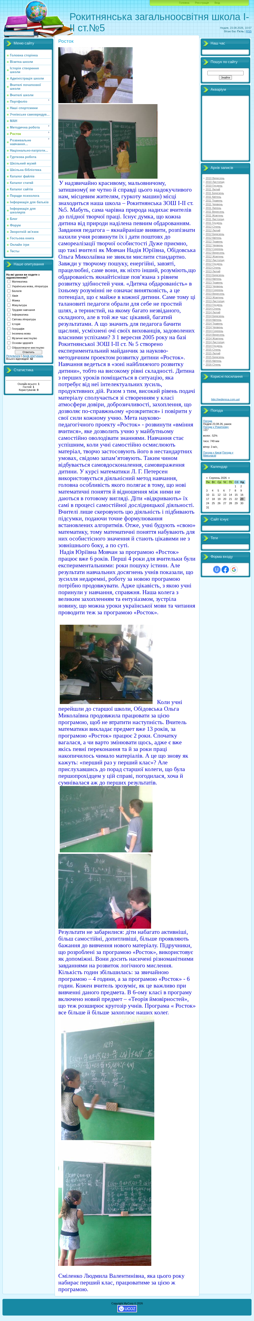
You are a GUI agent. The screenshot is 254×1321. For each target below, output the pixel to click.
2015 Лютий (213, 353)
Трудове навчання (23, 309)
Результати (13, 355)
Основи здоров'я (22, 342)
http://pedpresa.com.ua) (225, 399)
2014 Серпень (214, 331)
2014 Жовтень (214, 338)
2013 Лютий (213, 271)
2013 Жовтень (214, 297)
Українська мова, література (30, 286)
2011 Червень (214, 204)
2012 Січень (213, 226)
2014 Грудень (214, 345)
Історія (16, 324)
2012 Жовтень (214, 256)
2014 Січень (213, 308)
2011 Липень (213, 207)
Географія (18, 328)
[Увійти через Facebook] (225, 569)
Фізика (16, 300)
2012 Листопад (215, 260)
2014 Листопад (215, 342)
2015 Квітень (214, 360)
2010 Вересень (215, 178)
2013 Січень (213, 267)
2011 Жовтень (214, 215)
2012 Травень (214, 241)
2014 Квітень (214, 319)
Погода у (216, 426)
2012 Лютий (213, 230)
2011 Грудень (214, 222)
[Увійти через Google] (234, 570)
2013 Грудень (214, 304)
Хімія (15, 295)
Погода (207, 420)
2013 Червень (214, 286)
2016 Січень (213, 364)
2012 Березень (215, 234)
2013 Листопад (215, 301)
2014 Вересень (215, 334)
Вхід (217, 2)
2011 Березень (215, 193)
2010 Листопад (215, 181)
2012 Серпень (214, 249)
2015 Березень (215, 357)
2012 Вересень (215, 252)
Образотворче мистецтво (28, 347)
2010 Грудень (214, 185)
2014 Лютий (213, 312)
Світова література (24, 319)
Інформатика (20, 314)
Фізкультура (19, 305)
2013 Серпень (214, 290)
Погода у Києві (212, 452)
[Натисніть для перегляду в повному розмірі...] (95, 102)
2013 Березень (215, 275)
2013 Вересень (215, 293)
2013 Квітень (214, 278)
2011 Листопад (215, 219)
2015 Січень (213, 349)
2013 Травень (214, 282)
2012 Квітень (214, 237)
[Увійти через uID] (217, 569)
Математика (19, 281)
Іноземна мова (21, 333)
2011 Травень (214, 200)
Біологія (17, 290)
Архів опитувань (33, 355)
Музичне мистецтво (24, 338)
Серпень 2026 (218, 477)
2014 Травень (214, 323)
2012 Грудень (214, 263)
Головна (184, 2)
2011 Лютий (213, 189)
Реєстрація (202, 2)
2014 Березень (215, 316)
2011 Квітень (213, 196)
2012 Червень (214, 245)
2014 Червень (214, 327)
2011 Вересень (215, 211)
